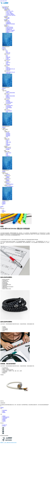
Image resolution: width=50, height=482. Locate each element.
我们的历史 (8, 134)
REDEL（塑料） (9, 12)
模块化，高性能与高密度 (10, 92)
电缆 (5, 16)
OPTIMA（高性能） (9, 13)
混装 (7, 108)
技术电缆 (7, 18)
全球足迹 (7, 145)
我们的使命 (8, 133)
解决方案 (4, 6)
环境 (7, 143)
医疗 (7, 51)
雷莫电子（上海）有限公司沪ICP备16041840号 (8, 442)
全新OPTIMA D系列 (9, 28)
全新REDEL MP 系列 (9, 31)
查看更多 (7, 32)
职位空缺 (3, 425)
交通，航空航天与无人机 (10, 68)
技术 (5, 93)
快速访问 (6, 175)
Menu (3, 49)
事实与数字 (8, 135)
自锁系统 (7, 91)
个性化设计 (8, 21)
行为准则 (3, 420)
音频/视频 (8, 64)
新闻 (7, 153)
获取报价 (7, 177)
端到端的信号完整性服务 (10, 23)
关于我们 (7, 132)
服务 (5, 19)
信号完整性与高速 (9, 102)
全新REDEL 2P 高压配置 (10, 30)
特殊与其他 (8, 69)
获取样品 (7, 180)
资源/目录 (8, 155)
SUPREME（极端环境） (10, 14)
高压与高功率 (8, 103)
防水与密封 (8, 101)
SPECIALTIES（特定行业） (11, 15)
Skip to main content (3, 0)
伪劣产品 (3, 421)
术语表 (3, 411)
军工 (7, 50)
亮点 (5, 24)
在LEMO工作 (8, 148)
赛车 (7, 63)
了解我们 (6, 131)
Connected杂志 (8, 152)
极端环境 (7, 100)
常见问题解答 (4, 410)
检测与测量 (8, 52)
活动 (7, 154)
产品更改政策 (4, 418)
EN (2, 204)
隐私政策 (3, 419)
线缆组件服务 (8, 22)
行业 (3, 48)
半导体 (7, 58)
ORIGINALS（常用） (10, 11)
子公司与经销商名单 (9, 184)
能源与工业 (8, 59)
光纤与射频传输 (9, 107)
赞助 (7, 136)
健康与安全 (8, 144)
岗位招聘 (7, 149)
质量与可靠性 (8, 142)
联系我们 (3, 412)
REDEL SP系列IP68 (9, 27)
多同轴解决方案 (9, 29)
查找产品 (3, 202)
